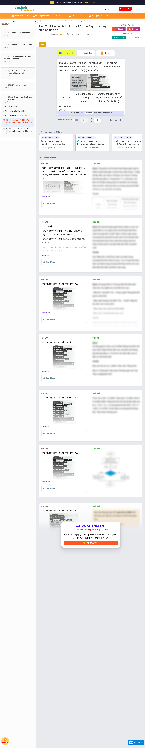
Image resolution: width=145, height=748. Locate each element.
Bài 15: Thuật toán (11, 107)
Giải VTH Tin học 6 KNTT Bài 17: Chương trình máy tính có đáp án (76, 21)
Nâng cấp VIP (91, 543)
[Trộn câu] (116, 120)
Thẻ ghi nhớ (68, 53)
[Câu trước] (84, 120)
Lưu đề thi (135, 37)
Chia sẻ (120, 29)
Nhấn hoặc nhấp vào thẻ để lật (92, 113)
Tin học (48, 21)
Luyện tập (88, 53)
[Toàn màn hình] (121, 120)
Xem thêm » (46, 197)
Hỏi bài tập (5, 742)
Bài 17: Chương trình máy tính (16, 115)
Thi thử (108, 53)
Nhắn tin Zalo (138, 743)
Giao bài (135, 29)
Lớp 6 (41, 21)
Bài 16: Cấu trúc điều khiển (15, 111)
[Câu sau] (97, 120)
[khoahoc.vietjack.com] (25, 8)
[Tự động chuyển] (111, 120)
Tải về (120, 37)
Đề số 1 (42, 45)
